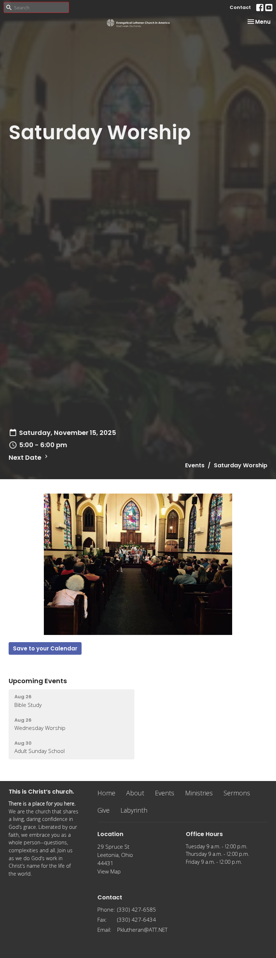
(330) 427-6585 (136, 909)
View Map (109, 871)
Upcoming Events (38, 680)
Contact (240, 7)
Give (103, 810)
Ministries (199, 793)
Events (194, 465)
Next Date (26, 457)
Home (106, 793)
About (135, 793)
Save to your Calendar (45, 648)
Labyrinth (133, 810)
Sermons (237, 793)
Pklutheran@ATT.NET (142, 929)
